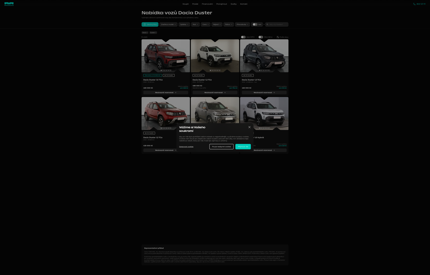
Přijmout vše (243, 147)
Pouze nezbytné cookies (221, 147)
